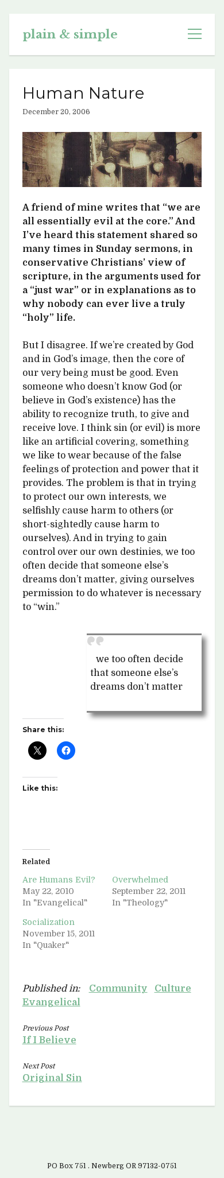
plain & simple (70, 34)
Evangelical (51, 1002)
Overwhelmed (140, 879)
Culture (173, 988)
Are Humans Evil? (58, 879)
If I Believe (49, 1040)
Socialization (48, 922)
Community (118, 988)
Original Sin (52, 1078)
